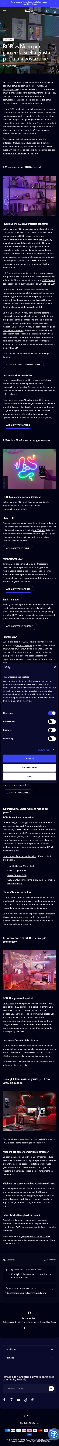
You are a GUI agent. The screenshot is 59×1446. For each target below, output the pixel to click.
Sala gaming (8, 39)
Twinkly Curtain (10, 605)
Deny (29, 776)
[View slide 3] (31, 1328)
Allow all (29, 758)
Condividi (11, 1260)
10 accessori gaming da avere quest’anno (25, 1293)
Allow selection (29, 767)
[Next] (55, 3)
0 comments (51, 1260)
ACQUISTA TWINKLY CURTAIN (19, 626)
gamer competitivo (21, 1157)
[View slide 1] (24, 1328)
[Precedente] (4, 3)
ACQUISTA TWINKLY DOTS (18, 589)
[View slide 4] (34, 1328)
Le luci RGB (8, 1003)
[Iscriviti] (51, 1388)
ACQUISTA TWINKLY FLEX (18, 425)
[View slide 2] (28, 1328)
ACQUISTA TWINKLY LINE (18, 548)
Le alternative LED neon (14, 1062)
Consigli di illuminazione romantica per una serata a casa (31, 1276)
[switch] (52, 721)
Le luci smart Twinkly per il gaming (19, 856)
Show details (44, 750)
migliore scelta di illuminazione (34, 1236)
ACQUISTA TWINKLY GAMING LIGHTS (23, 365)
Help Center (32, 4)
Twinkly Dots (9, 564)
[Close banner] (55, 667)
